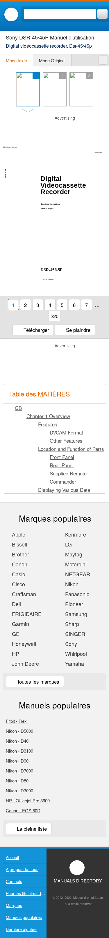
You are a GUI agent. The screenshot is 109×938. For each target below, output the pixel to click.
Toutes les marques (37, 681)
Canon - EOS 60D (23, 810)
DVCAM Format (66, 432)
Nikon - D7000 (19, 771)
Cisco (17, 584)
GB (18, 407)
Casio (17, 574)
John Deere (24, 663)
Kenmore (75, 534)
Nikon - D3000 (19, 790)
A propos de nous (22, 869)
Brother (19, 554)
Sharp (71, 623)
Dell (15, 604)
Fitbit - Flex (16, 721)
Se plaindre (77, 329)
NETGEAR (77, 574)
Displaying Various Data (64, 489)
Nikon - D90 (17, 761)
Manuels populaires (24, 917)
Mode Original (52, 60)
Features (47, 424)
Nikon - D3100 (19, 751)
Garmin (19, 623)
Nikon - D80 (17, 780)
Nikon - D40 (17, 741)
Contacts (14, 881)
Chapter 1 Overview (48, 416)
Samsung (75, 614)
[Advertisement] (54, 129)
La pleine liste (31, 828)
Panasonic (76, 594)
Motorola (74, 564)
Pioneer (73, 604)
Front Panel (62, 457)
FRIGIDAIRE (26, 614)
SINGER (74, 633)
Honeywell (23, 643)
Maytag (73, 554)
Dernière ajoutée (21, 929)
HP (14, 653)
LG (68, 544)
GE (14, 633)
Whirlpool (75, 653)
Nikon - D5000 (19, 731)
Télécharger (35, 329)
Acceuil (12, 857)
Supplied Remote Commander (68, 477)
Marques (14, 905)
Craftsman (23, 594)
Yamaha (74, 663)
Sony (70, 643)
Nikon (71, 584)
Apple (17, 534)
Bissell (18, 544)
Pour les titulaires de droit (26, 893)
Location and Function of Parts (71, 448)
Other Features (66, 440)
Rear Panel (62, 465)
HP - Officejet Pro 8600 (28, 800)
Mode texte (16, 60)
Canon (18, 564)
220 (54, 316)
